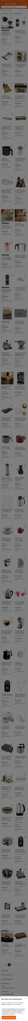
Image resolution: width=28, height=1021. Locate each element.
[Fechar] (26, 998)
